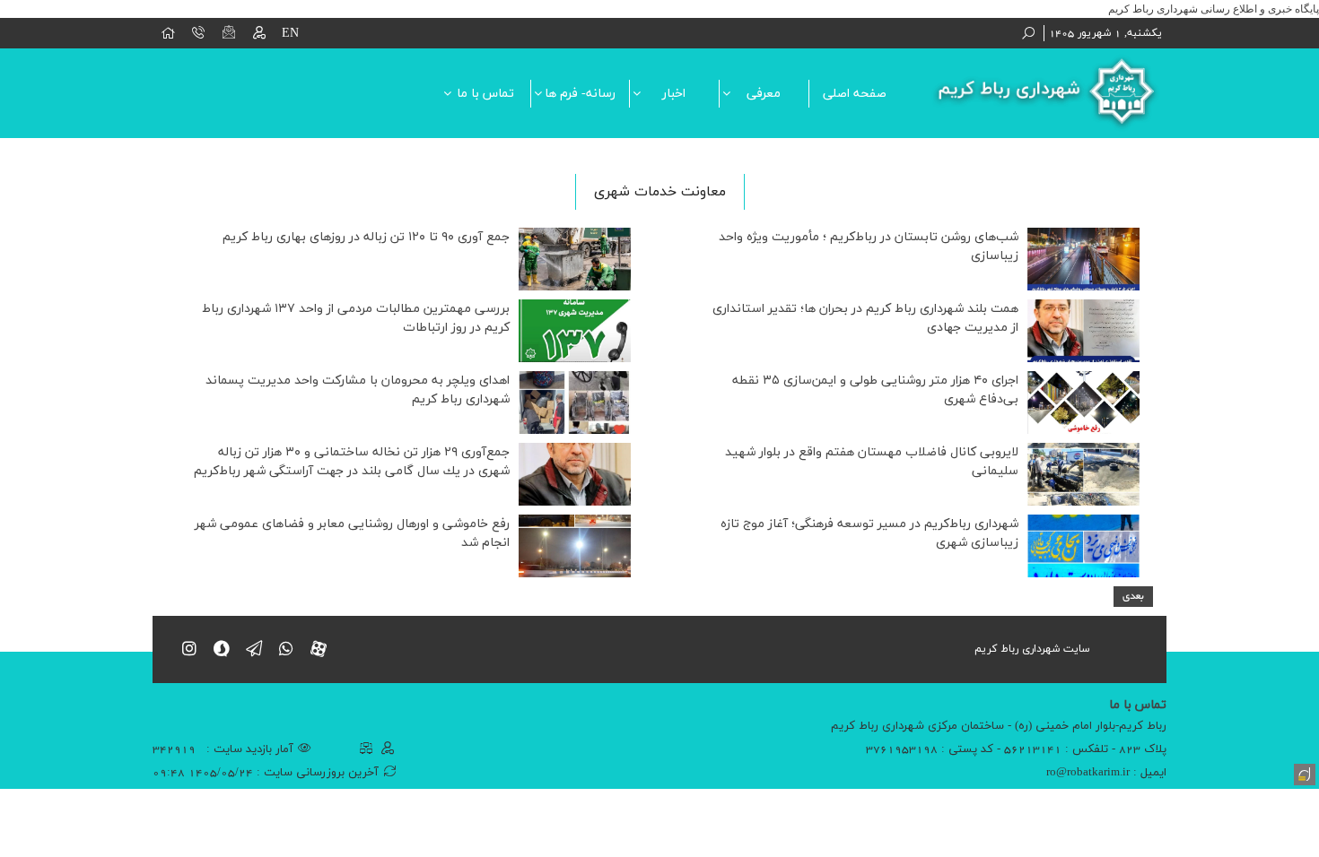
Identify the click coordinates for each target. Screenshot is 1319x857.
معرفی (764, 93)
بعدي (1133, 596)
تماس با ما (485, 93)
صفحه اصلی (855, 93)
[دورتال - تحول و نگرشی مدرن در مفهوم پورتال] (1303, 773)
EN (290, 33)
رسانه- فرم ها (580, 93)
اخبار (674, 93)
